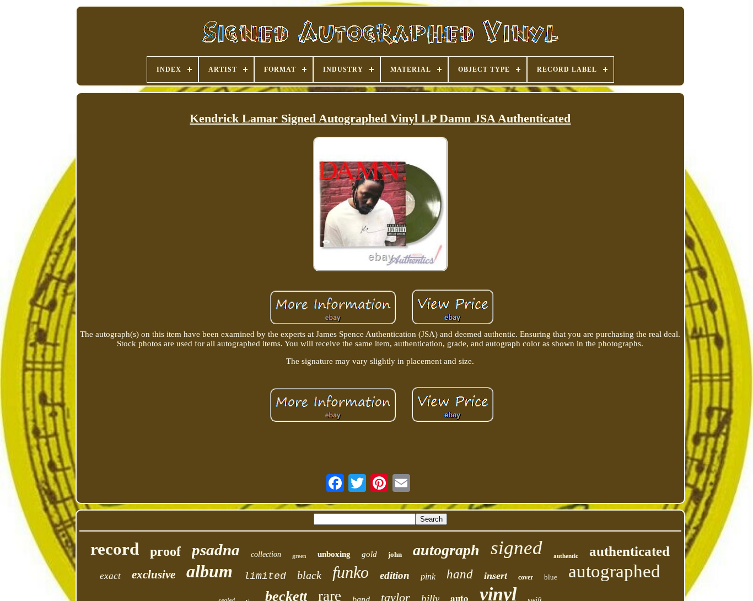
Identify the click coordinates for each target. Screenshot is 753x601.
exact (110, 576)
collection (266, 554)
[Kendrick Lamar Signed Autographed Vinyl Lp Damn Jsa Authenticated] (380, 204)
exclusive (153, 574)
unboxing (334, 554)
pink (428, 576)
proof (165, 551)
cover (525, 577)
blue (550, 577)
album (209, 571)
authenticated (629, 551)
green (299, 555)
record (114, 549)
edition (395, 575)
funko (350, 572)
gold (369, 554)
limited (265, 576)
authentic (565, 555)
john (395, 554)
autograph (446, 550)
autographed (614, 571)
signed (516, 548)
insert (495, 575)
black (309, 575)
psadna (216, 550)
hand (460, 574)
